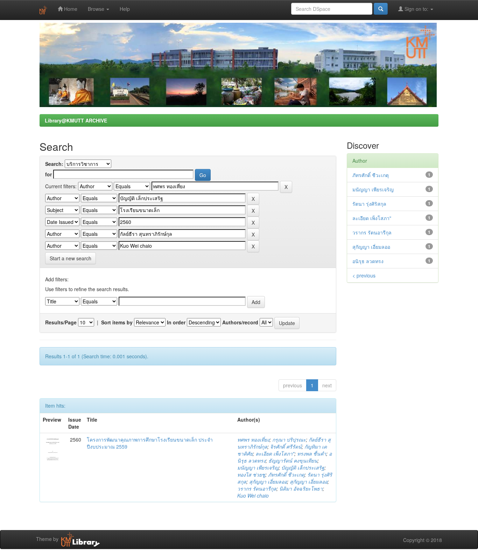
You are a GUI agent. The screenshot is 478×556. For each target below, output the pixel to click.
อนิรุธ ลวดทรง (368, 261)
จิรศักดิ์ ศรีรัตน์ (286, 446)
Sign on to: (416, 8)
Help (125, 8)
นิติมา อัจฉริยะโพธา (301, 488)
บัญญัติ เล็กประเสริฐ (302, 467)
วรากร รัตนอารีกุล (256, 488)
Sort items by (117, 322)
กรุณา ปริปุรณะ (289, 439)
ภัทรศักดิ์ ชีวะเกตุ (286, 474)
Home (70, 8)
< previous (363, 275)
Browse (97, 8)
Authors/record (240, 322)
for (48, 174)
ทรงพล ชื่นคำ (311, 453)
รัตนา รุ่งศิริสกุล (369, 203)
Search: (54, 163)
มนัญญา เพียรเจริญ (258, 467)
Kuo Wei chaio (253, 495)
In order (176, 322)
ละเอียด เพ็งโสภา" (274, 453)
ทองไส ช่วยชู (251, 474)
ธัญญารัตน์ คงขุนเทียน (292, 460)
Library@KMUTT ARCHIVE (76, 120)
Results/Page (61, 322)
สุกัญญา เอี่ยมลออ (268, 481)
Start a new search (70, 258)
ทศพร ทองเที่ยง (253, 439)
